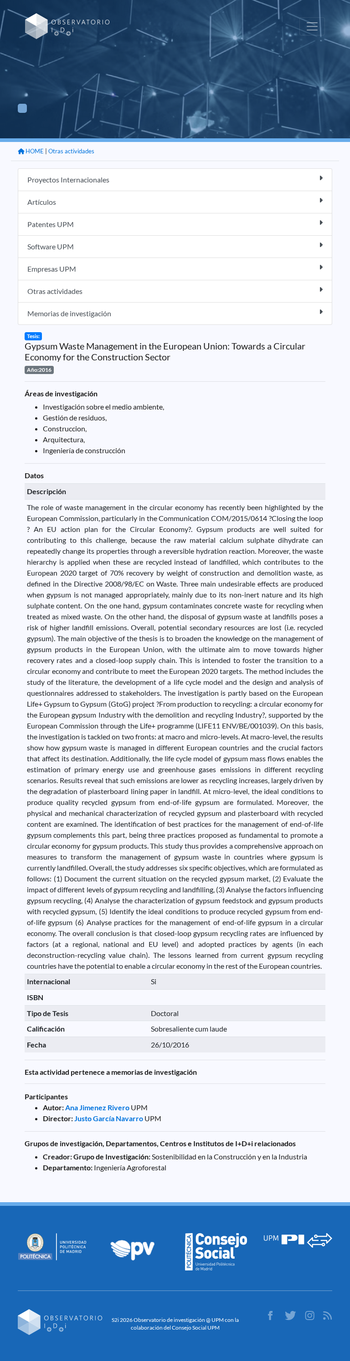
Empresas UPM (51, 268)
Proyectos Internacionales (68, 179)
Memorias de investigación (69, 313)
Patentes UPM (50, 224)
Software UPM (50, 246)
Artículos (41, 201)
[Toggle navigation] (312, 26)
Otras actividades (71, 151)
